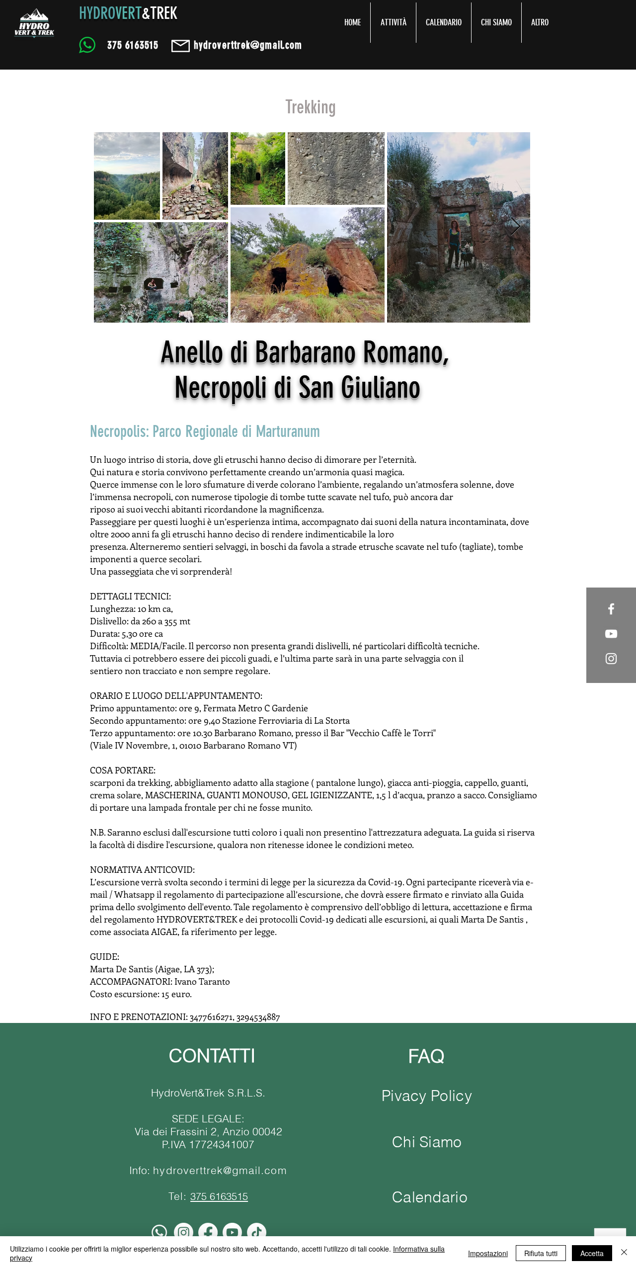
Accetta (592, 1253)
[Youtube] (232, 1232)
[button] (393, 22)
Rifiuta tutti (540, 1253)
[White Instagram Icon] (611, 658)
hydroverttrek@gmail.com (220, 1170)
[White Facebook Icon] (611, 608)
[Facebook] (208, 1232)
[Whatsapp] (159, 1232)
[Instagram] (183, 1232)
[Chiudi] (624, 1253)
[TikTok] (256, 1232)
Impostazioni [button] (488, 1253)
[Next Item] (515, 227)
